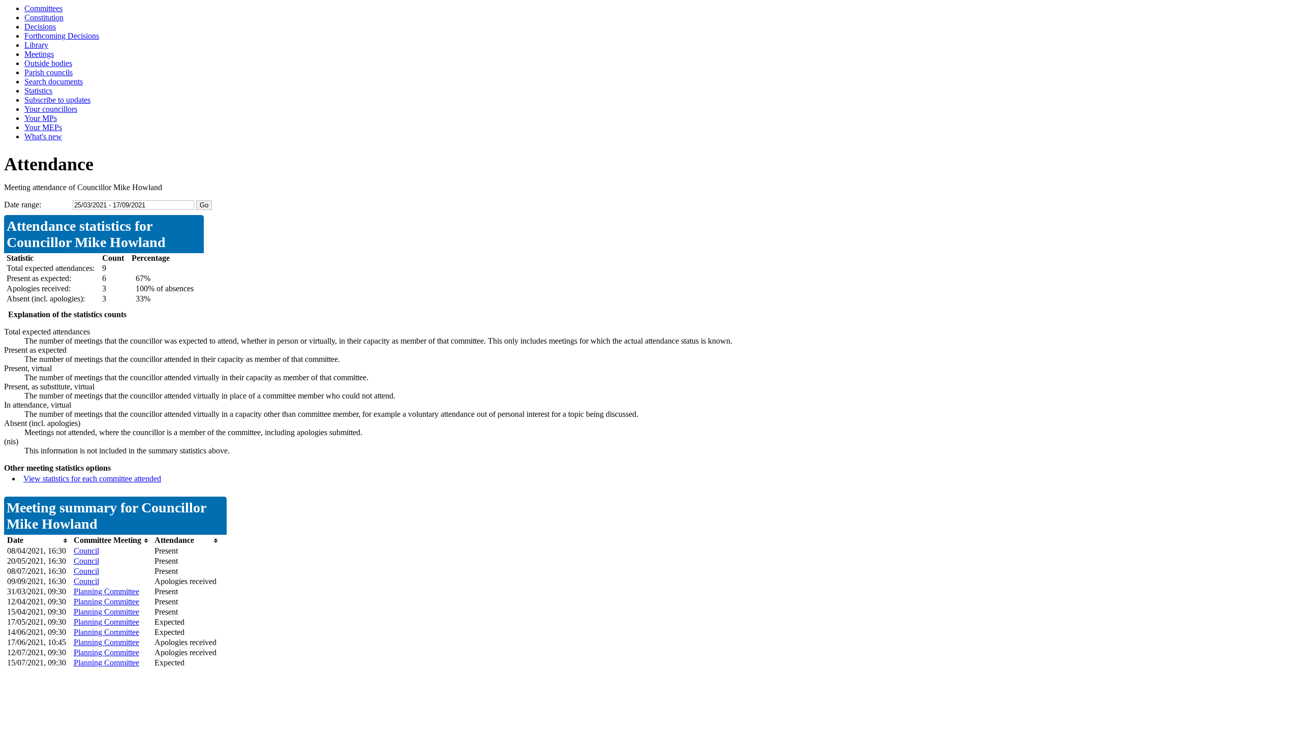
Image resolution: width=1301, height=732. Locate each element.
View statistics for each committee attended (92, 478)
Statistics (38, 90)
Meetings (39, 54)
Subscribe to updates (57, 100)
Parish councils (48, 72)
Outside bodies (48, 63)
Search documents (53, 81)
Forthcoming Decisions (61, 36)
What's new (43, 136)
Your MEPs (43, 127)
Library (36, 45)
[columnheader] (38, 540)
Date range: (22, 204)
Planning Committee (106, 591)
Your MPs (40, 118)
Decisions (40, 26)
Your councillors (50, 109)
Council (86, 550)
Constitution (44, 17)
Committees (43, 8)
